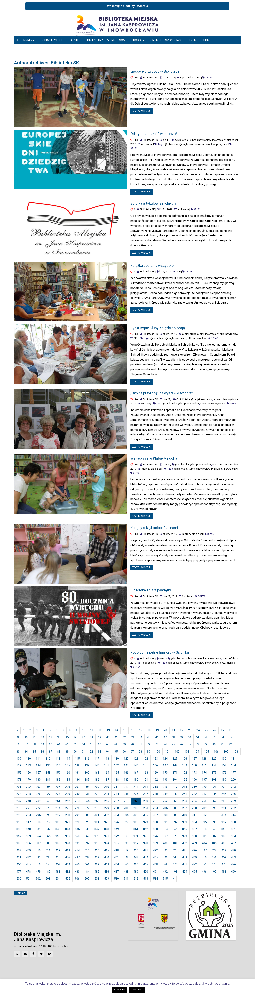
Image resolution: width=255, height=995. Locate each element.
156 (28, 772)
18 (149, 730)
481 (57, 871)
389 (57, 843)
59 (42, 744)
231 (87, 794)
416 (96, 850)
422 (155, 850)
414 (77, 850)
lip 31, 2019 (165, 209)
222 (223, 787)
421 (145, 850)
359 (214, 829)
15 (124, 730)
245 (223, 794)
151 (204, 765)
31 (34, 737)
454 (18, 864)
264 (184, 801)
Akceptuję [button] (119, 989)
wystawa (233, 399)
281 (126, 808)
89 (67, 751)
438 (87, 857)
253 (77, 801)
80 (214, 744)
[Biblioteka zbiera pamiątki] (71, 616)
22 (181, 730)
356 (184, 829)
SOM (122, 40)
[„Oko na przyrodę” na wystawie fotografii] (71, 419)
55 (230, 737)
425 (184, 850)
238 (155, 794)
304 (126, 815)
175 (214, 772)
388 (48, 843)
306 (145, 815)
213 (135, 787)
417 (106, 850)
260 (145, 801)
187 (106, 779)
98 (140, 751)
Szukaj (205, 40)
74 (165, 744)
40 (107, 737)
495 (194, 871)
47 (165, 737)
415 (87, 850)
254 (87, 801)
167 (135, 772)
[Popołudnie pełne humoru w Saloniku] (71, 678)
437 (77, 857)
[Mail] (25, 954)
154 (233, 765)
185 (87, 779)
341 (38, 829)
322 (77, 822)
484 (87, 871)
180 (38, 779)
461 (87, 864)
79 (205, 744)
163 (96, 772)
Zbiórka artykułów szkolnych (153, 203)
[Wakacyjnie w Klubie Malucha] (71, 484)
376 (155, 836)
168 (145, 772)
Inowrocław (218, 139)
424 (175, 850)
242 (194, 794)
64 (83, 744)
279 (106, 808)
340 (28, 829)
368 (77, 836)
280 (116, 808)
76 (181, 744)
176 (223, 772)
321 (67, 822)
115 (77, 758)
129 (214, 758)
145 (145, 765)
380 (194, 836)
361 (233, 829)
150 (194, 765)
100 (157, 751)
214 (145, 787)
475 (223, 864)
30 (26, 737)
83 (18, 751)
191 (145, 779)
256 (106, 801)
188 (116, 779)
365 (48, 836)
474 (214, 864)
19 (157, 730)
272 (38, 808)
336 (214, 822)
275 (67, 808)
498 (223, 871)
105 (206, 751)
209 (96, 787)
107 (226, 751)
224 (18, 794)
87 (50, 751)
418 (116, 850)
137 (67, 765)
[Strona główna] (17, 40)
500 (18, 878)
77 (189, 744)
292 (233, 808)
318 (38, 822)
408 (18, 850)
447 (175, 857)
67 (107, 744)
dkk (222, 333)
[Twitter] (41, 954)
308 (165, 815)
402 (184, 843)
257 (116, 801)
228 (57, 794)
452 (223, 857)
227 (48, 794)
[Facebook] (33, 954)
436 (67, 857)
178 (18, 779)
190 (135, 779)
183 (67, 779)
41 (116, 737)
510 (116, 878)
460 (77, 864)
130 (223, 758)
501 (28, 878)
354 (165, 829)
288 (194, 808)
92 (91, 751)
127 (194, 758)
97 (132, 751)
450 (204, 857)
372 (116, 836)
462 (96, 864)
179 (28, 779)
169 (155, 772)
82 (230, 744)
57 (26, 744)
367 (67, 836)
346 (87, 829)
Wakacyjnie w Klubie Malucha (153, 458)
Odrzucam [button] (136, 989)
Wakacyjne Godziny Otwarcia (127, 6)
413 (67, 850)
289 (204, 808)
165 (116, 772)
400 (165, 843)
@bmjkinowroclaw (200, 139)
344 (67, 829)
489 (135, 871)
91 (83, 751)
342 (48, 829)
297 (57, 815)
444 (145, 857)
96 (124, 751)
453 (233, 857)
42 (124, 737)
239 (165, 794)
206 (67, 787)
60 (50, 744)
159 (57, 772)
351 (135, 829)
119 (116, 758)
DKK (136, 338)
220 (204, 787)
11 (91, 730)
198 (214, 779)
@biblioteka (182, 139)
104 (196, 751)
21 (173, 730)
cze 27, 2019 (170, 533)
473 (204, 864)
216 (165, 787)
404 (204, 843)
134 (38, 765)
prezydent (232, 139)
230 (77, 794)
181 (48, 779)
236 (135, 794)
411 (48, 850)
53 (214, 737)
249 (38, 801)
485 (96, 871)
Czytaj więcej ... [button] (142, 110)
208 (87, 787)
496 (204, 871)
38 (91, 737)
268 (223, 801)
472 (194, 864)
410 (38, 850)
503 (48, 878)
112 (48, 758)
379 (184, 836)
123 (155, 758)
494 (184, 871)
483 (77, 871)
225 (28, 794)
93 (99, 751)
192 (155, 779)
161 (77, 772)
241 (184, 794)
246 (233, 794)
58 (34, 744)
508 (96, 878)
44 (140, 737)
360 (223, 829)
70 (132, 744)
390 (67, 843)
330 (155, 822)
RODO (137, 40)
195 (184, 779)
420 (135, 850)
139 (87, 765)
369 (87, 836)
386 (28, 843)
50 (189, 737)
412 (57, 850)
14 (116, 730)
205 (57, 787)
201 (18, 787)
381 (204, 836)
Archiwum (147, 144)
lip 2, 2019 (165, 271)
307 (155, 815)
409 (28, 850)
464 (116, 864)
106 (216, 751)
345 (77, 829)
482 (67, 871)
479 (38, 871)
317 (28, 822)
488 (126, 871)
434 (48, 857)
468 (155, 864)
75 (173, 744)
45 (148, 737)
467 (145, 864)
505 (67, 878)
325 (106, 822)
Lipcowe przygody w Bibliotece (154, 71)
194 (175, 779)
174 (204, 772)
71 (140, 744)
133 (28, 765)
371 (106, 836)
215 (155, 787)
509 (106, 878)
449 (194, 857)
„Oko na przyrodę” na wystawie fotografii (162, 393)
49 (181, 737)
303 (116, 815)
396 (126, 843)
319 (48, 822)
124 (165, 758)
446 (165, 857)
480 (48, 871)
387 (38, 843)
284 (155, 808)
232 (96, 794)
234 (116, 794)
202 (28, 787)
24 (198, 730)
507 (87, 878)
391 (77, 843)
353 (155, 829)
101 (167, 751)
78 (197, 744)
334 (194, 822)
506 (77, 878)
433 (38, 857)
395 (116, 843)
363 (28, 836)
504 (57, 878)
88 (58, 751)
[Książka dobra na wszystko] (71, 291)
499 (233, 871)
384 (233, 836)
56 (18, 744)
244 (214, 794)
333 (184, 822)
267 (214, 801)
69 (124, 744)
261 (155, 801)
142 (116, 765)
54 (222, 737)
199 (223, 779)
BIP (113, 40)
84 (26, 751)
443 (135, 857)
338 (233, 822)
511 (126, 878)
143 (126, 765)
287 (184, 808)
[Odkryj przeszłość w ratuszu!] (71, 159)
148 (175, 765)
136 (57, 765)
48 (173, 737)
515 (165, 878)
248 (28, 801)
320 (57, 822)
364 (38, 836)
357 (194, 829)
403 (194, 843)
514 (155, 878)
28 (230, 730)
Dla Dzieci (218, 464)
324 (96, 822)
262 (165, 801)
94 (107, 751)
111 (38, 758)
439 (96, 857)
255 (96, 801)
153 (223, 765)
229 (67, 794)
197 (204, 779)
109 (18, 758)
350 (126, 829)
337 (223, 822)
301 (96, 815)
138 (77, 765)
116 (87, 758)
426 (194, 850)
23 (189, 730)
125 (175, 758)
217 (175, 787)
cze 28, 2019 (170, 333)
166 (126, 772)
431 (18, 857)
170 (165, 772)
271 (28, 808)
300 (87, 815)
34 (58, 737)
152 (214, 765)
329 (145, 822)
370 (96, 836)
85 (34, 751)
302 (106, 815)
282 (135, 808)
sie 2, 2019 (169, 77)
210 (106, 787)
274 (57, 808)
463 (106, 864)
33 (50, 737)
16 (132, 730)
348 (106, 829)
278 (96, 808)
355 (175, 829)
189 (126, 779)
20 (165, 730)
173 (194, 772)
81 (222, 744)
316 (18, 822)
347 (96, 829)
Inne (178, 271)
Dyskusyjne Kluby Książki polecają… (158, 328)
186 (96, 779)
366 (57, 836)
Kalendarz (95, 40)
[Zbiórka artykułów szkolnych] (71, 229)
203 (38, 787)
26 (214, 730)
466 (135, 864)
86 (42, 751)
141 (106, 765)
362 (18, 836)
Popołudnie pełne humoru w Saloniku (159, 652)
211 (116, 787)
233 (106, 794)
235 (126, 794)
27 (222, 730)
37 (83, 737)
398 (145, 843)
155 (18, 772)
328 (135, 822)
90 (75, 751)
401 (175, 843)
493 (175, 871)
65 (91, 744)
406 (223, 843)
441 (116, 857)
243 (204, 794)
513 (145, 878)
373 (126, 836)
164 (106, 772)
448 (184, 857)
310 (184, 815)
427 (204, 850)
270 (18, 808)
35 (67, 737)
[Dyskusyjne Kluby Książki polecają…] (71, 354)
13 (108, 730)
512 (135, 878)
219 (194, 787)
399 (155, 843)
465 (126, 864)
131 (233, 758)
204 (48, 787)
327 (126, 822)
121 (135, 758)
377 (165, 836)
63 (75, 744)
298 (67, 815)
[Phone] (17, 954)
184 (77, 779)
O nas (75, 40)
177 (233, 772)
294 (28, 815)
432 (28, 857)
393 (96, 843)
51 (197, 737)
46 (156, 737)
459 (67, 864)
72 (148, 744)
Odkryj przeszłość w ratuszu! (153, 134)
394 (106, 843)
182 (57, 779)
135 (48, 765)
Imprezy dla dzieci (190, 77)
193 (165, 779)
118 (106, 758)
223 (233, 787)
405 (214, 843)
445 (155, 857)
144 (135, 765)
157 (38, 772)
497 (214, 871)
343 (57, 829)
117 (96, 758)
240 (175, 794)
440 (106, 857)
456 (38, 864)
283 (145, 808)
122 (145, 758)
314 (223, 815)
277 (87, 808)
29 (18, 737)
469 (165, 864)
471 (184, 864)
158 (48, 772)
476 (233, 864)
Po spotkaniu (148, 662)
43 (132, 737)
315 (233, 815)
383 (223, 836)
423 (165, 850)
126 (184, 758)
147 (165, 765)
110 (28, 758)
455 (28, 864)
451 (214, 857)
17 (140, 730)
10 (83, 730)
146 (155, 765)
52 (205, 737)
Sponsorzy (173, 40)
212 (126, 787)
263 (175, 801)
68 (116, 744)
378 (175, 836)
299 (77, 815)
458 (57, 864)
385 (18, 843)
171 (175, 772)
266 (204, 801)
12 (100, 730)
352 (145, 829)
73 (156, 744)
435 (57, 857)
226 (38, 794)
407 (233, 843)
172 (184, 772)
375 (145, 836)
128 (204, 758)
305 (135, 815)
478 (28, 871)
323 (87, 822)
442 (126, 857)
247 (18, 801)
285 (165, 808)
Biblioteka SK (150, 77)
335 (204, 822)
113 (57, 758)
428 (214, 850)
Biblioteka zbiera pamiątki (150, 590)
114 (67, 758)
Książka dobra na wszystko (152, 265)
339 (18, 829)
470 (175, 864)
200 (233, 779)
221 (214, 787)
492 (165, 871)
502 (38, 878)
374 (135, 836)
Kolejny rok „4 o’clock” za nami (154, 528)
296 (48, 815)
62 (67, 744)
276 (77, 808)
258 (126, 801)
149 (184, 765)
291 (223, 808)
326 (116, 822)
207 (77, 787)
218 (184, 787)
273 (48, 808)
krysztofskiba (230, 658)
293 (18, 815)
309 (175, 815)
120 (126, 758)
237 (145, 794)
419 (126, 850)
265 (194, 801)
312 (204, 815)
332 (175, 822)
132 (18, 765)
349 (116, 829)
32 (42, 737)
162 (87, 772)
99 (148, 751)
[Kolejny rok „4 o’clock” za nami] (71, 554)
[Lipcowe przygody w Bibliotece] (71, 97)
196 (194, 779)
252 (67, 801)
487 (116, 871)
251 (57, 801)
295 (38, 815)
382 (214, 836)
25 (206, 730)
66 (99, 744)
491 (155, 871)
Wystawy (146, 403)
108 (235, 751)
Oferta (191, 40)
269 (233, 801)
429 (223, 850)
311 (194, 815)
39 (99, 737)
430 (233, 850)
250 (48, 801)
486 (106, 871)
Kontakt (155, 40)
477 (18, 871)
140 (96, 765)
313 (214, 815)
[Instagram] (50, 954)
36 (75, 737)
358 (204, 829)
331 (165, 822)
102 (177, 751)
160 (67, 772)
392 (87, 843)
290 (214, 808)
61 (58, 744)
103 (186, 751)
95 (116, 751)
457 (48, 864)
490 (145, 871)
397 (135, 843)
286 (175, 808)
